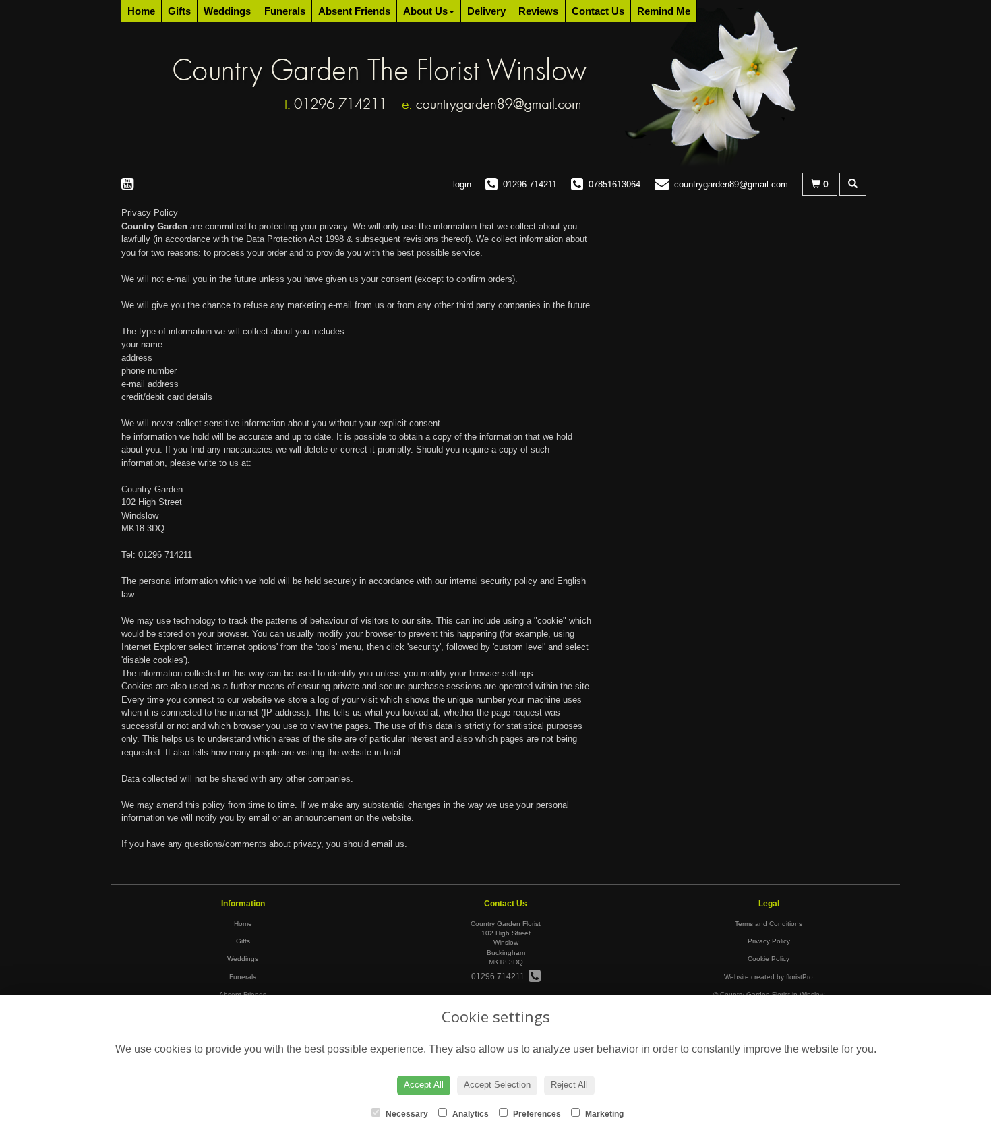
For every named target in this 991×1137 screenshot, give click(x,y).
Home (141, 11)
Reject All (569, 1085)
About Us (425, 11)
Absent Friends (354, 11)
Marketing (603, 1114)
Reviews (538, 11)
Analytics (469, 1114)
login (462, 184)
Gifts (179, 11)
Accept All (424, 1085)
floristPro (799, 977)
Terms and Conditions (768, 923)
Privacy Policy (769, 941)
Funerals (284, 11)
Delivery (486, 11)
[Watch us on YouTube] (131, 184)
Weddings (227, 11)
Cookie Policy (768, 958)
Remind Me (663, 11)
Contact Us (598, 11)
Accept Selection (497, 1085)
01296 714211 (500, 976)
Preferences (536, 1114)
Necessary (406, 1114)
